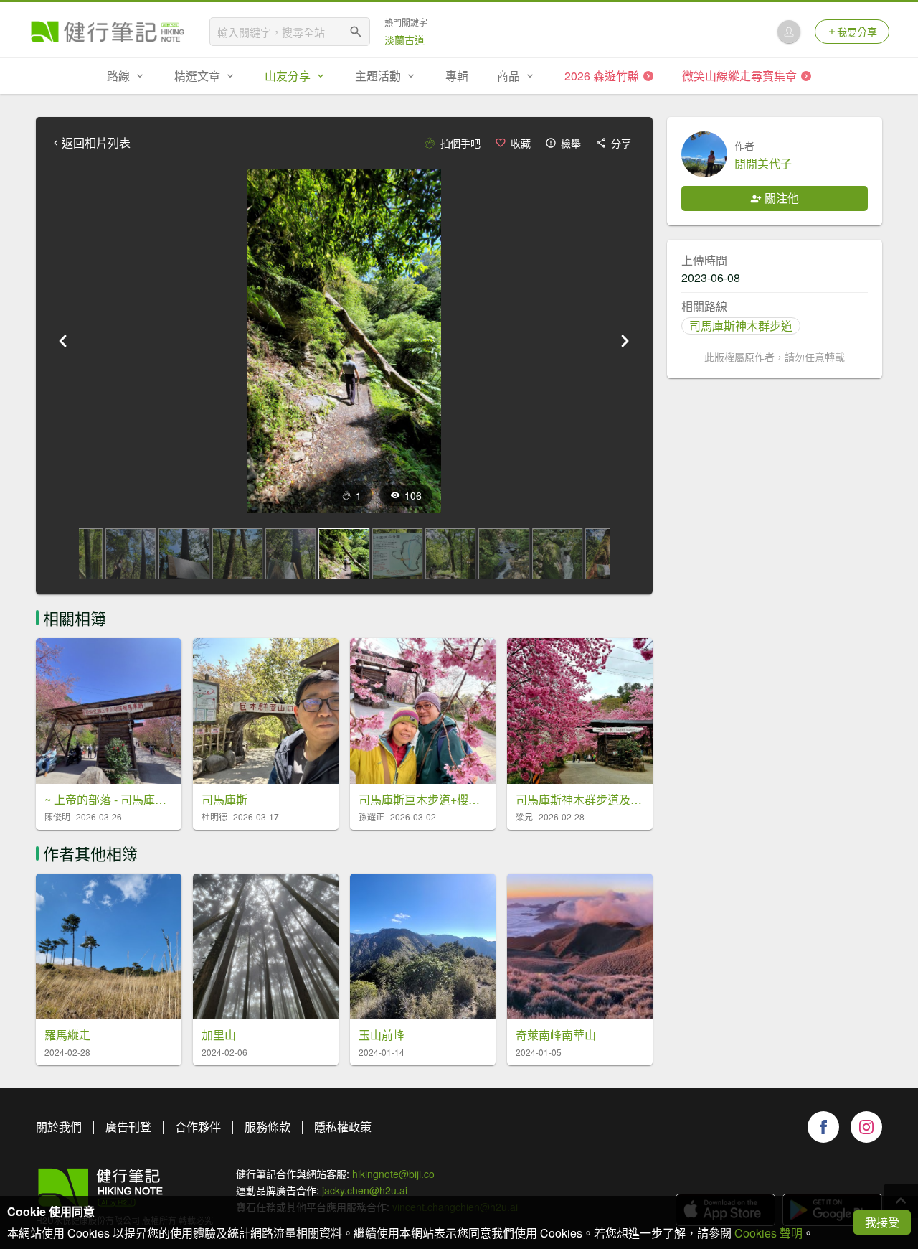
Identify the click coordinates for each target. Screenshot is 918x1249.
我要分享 (857, 31)
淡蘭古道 (404, 39)
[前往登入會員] (788, 31)
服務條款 (267, 1126)
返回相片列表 (96, 142)
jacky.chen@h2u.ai (364, 1190)
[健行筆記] (107, 32)
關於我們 (59, 1126)
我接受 (882, 1222)
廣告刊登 (128, 1126)
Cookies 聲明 (768, 1233)
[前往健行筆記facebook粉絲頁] (823, 1127)
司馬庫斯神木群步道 (740, 325)
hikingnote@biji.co (393, 1173)
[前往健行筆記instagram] (866, 1127)
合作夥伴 (198, 1126)
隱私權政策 (343, 1126)
